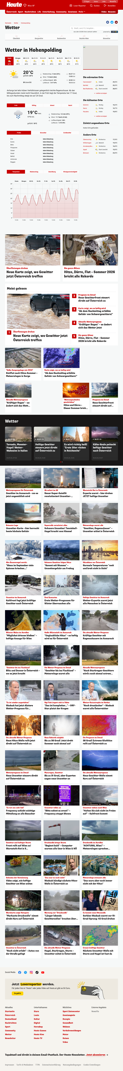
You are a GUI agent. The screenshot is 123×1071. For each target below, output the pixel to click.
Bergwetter (39, 38)
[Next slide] (118, 433)
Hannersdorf (87, 82)
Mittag (34, 105)
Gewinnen (72, 12)
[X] (25, 972)
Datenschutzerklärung (51, 1065)
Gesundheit (68, 1023)
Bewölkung (52, 172)
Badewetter (61, 38)
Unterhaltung (48, 12)
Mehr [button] (81, 12)
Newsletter (10, 1038)
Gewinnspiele (69, 1015)
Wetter (12, 27)
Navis (85, 108)
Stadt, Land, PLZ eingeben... (84, 28)
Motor (65, 1034)
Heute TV (38, 1038)
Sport (20, 12)
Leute (36, 1015)
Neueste (112, 12)
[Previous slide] (5, 433)
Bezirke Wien (84, 38)
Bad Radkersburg (88, 89)
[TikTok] (37, 972)
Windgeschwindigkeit (70, 172)
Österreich (11, 12)
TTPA (37, 1065)
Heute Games (40, 1030)
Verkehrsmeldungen (72, 1030)
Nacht (70, 105)
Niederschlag (34, 172)
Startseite (8, 23)
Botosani (86, 153)
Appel (85, 149)
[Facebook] (107, 22)
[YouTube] (42, 972)
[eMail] (116, 22)
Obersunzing (87, 139)
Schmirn (86, 105)
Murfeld (85, 85)
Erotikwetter (67, 133)
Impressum (9, 1065)
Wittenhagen (87, 143)
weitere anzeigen (101, 93)
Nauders (86, 111)
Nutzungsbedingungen (72, 1065)
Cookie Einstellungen (91, 1065)
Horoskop (38, 1027)
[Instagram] (31, 972)
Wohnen (66, 1027)
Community (61, 12)
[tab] (60, 461)
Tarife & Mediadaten (24, 1065)
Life (39, 12)
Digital (37, 1023)
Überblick (16, 38)
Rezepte (66, 1019)
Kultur (37, 1019)
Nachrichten (10, 1023)
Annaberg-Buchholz (89, 146)
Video (104, 12)
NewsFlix (95, 1011)
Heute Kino (39, 1034)
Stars (36, 1011)
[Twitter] (112, 22)
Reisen (66, 1038)
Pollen (19, 133)
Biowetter (106, 38)
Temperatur (16, 172)
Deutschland (10, 1019)
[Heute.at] (14, 4)
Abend (52, 105)
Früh (15, 105)
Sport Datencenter (71, 1011)
